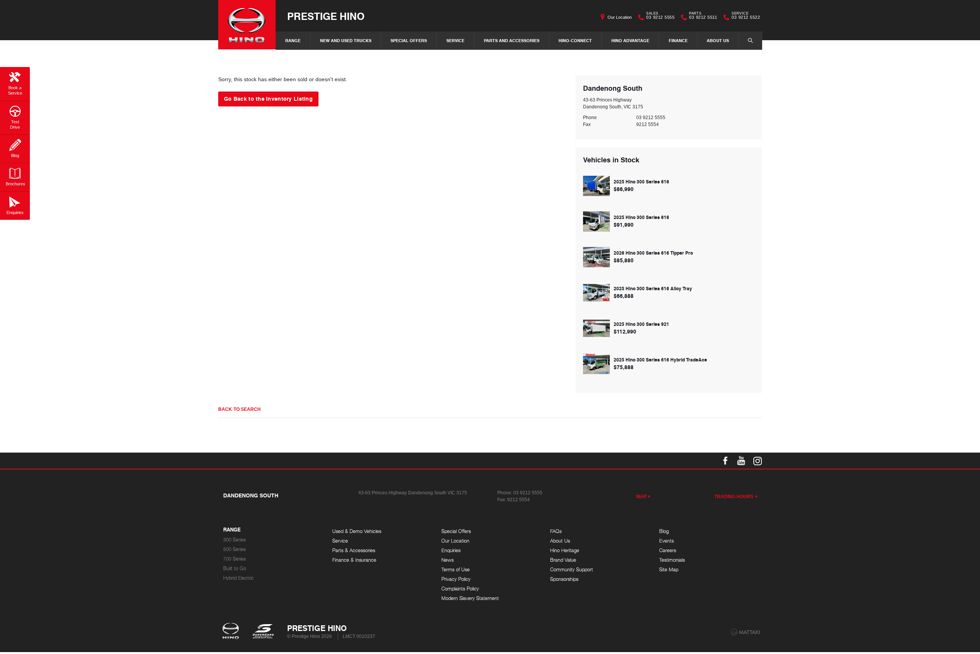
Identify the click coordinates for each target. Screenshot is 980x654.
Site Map (668, 569)
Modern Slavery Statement (470, 598)
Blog (664, 531)
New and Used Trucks (345, 40)
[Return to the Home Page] (232, 632)
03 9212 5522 (746, 16)
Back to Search (239, 409)
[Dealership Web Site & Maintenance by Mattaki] (745, 632)
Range (293, 40)
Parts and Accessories (511, 40)
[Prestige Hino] (247, 24)
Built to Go (234, 568)
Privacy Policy (455, 579)
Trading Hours (734, 496)
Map (641, 496)
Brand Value (563, 560)
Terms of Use (455, 569)
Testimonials (672, 560)
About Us (718, 40)
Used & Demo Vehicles (356, 531)
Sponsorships (564, 579)
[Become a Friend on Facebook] (725, 461)
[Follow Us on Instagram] (758, 461)
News (447, 560)
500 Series (234, 549)
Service (455, 40)
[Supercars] (263, 632)
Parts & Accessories (353, 550)
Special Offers (408, 40)
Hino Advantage (630, 40)
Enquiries (451, 550)
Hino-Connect (575, 40)
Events (666, 541)
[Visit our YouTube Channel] (741, 461)
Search (750, 40)
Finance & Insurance (354, 560)
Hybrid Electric (238, 578)
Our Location (620, 17)
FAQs (556, 531)
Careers (667, 550)
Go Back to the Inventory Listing (268, 98)
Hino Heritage (564, 550)
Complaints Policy (460, 589)
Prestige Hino (325, 16)
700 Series (234, 559)
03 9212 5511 (703, 16)
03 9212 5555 (660, 16)
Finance (678, 40)
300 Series (234, 540)
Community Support (571, 569)
